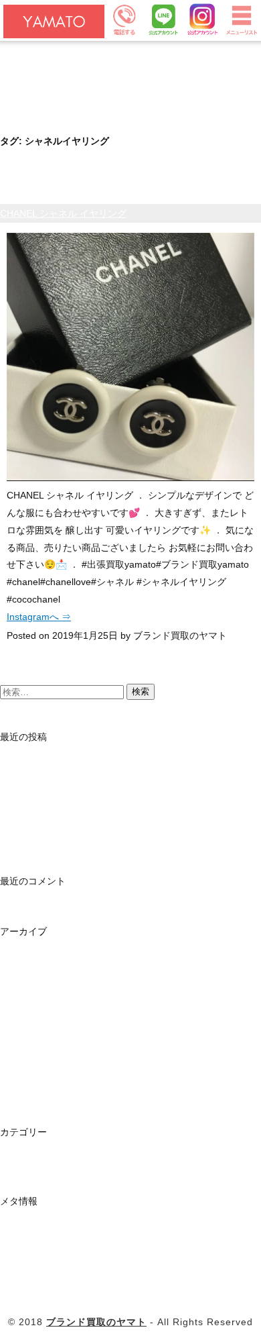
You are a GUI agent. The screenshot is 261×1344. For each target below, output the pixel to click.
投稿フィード (28, 1243)
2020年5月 (23, 954)
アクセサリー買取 (37, 103)
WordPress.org (32, 1281)
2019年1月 (23, 1086)
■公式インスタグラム (45, 122)
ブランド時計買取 (37, 47)
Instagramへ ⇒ (39, 616)
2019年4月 (23, 1030)
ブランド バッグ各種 (43, 816)
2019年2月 (23, 1067)
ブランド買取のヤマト (96, 1321)
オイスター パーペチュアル (57, 797)
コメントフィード (37, 1262)
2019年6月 (23, 992)
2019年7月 (23, 973)
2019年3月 (23, 1048)
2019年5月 (23, 1011)
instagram (21, 1155)
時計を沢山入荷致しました (56, 760)
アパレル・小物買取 (42, 84)
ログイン (18, 1224)
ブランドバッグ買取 (42, 65)
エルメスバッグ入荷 (42, 779)
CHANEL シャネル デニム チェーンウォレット (97, 835)
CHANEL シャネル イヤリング (63, 213)
